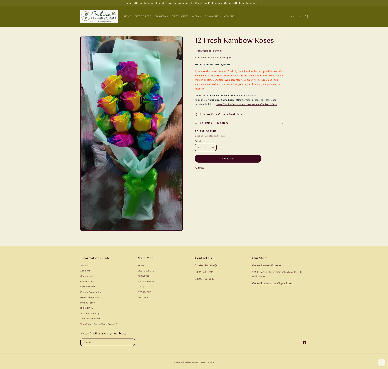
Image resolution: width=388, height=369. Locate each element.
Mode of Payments (90, 297)
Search (84, 265)
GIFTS (141, 287)
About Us (85, 271)
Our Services (87, 281)
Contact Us (86, 276)
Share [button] (201, 168)
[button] (161, 16)
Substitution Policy (89, 313)
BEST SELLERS (146, 271)
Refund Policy (87, 308)
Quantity (199, 141)
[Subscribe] (131, 342)
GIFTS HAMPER (146, 281)
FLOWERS (143, 276)
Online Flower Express (189, 362)
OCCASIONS (144, 292)
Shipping (199, 136)
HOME (141, 265)
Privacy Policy (87, 303)
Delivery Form (87, 287)
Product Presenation (90, 292)
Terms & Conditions (90, 319)
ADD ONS (143, 297)
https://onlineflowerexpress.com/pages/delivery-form (246, 104)
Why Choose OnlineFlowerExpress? (98, 324)
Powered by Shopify (206, 362)
